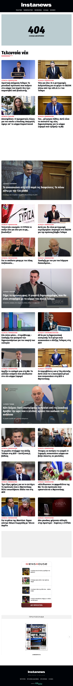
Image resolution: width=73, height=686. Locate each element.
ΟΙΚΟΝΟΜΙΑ (38, 10)
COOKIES (51, 679)
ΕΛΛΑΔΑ (45, 10)
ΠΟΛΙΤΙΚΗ (19, 10)
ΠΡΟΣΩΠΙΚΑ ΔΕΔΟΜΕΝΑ (33, 679)
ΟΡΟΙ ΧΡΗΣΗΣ (43, 679)
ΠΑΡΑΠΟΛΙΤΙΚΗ (28, 10)
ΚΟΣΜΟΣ (52, 10)
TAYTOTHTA (22, 679)
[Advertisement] (36, 146)
